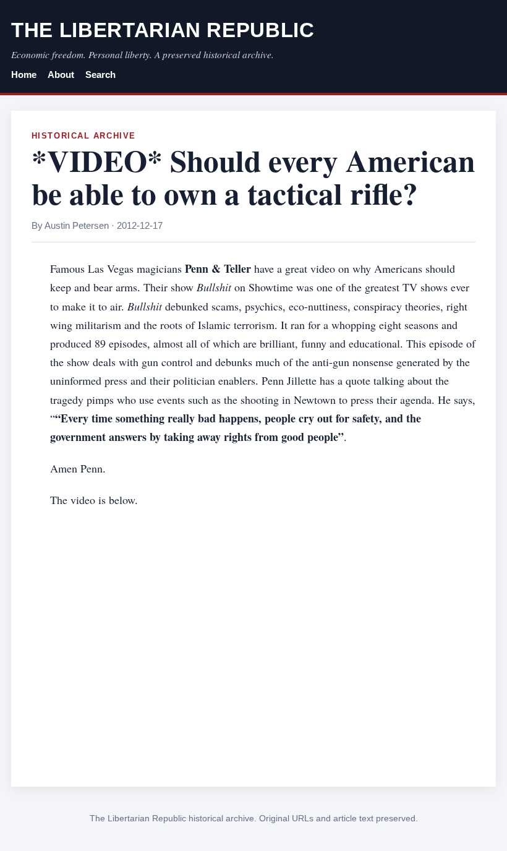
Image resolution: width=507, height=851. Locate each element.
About (61, 75)
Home (23, 75)
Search (100, 75)
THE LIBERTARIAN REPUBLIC (163, 30)
